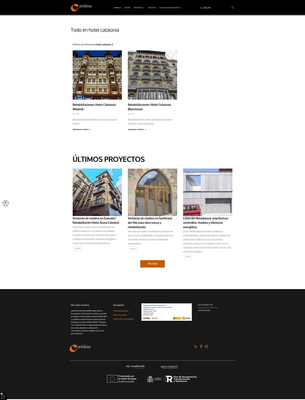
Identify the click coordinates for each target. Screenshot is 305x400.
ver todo (77, 248)
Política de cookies (120, 314)
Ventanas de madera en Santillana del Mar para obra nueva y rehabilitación (150, 222)
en (205, 8)
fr (209, 8)
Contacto (152, 8)
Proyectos (138, 8)
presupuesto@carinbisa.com (208, 307)
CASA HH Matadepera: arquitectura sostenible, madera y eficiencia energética (205, 222)
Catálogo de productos (169, 8)
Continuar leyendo (81, 130)
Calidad (127, 8)
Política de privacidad (120, 310)
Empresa (117, 8)
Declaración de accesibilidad (123, 318)
